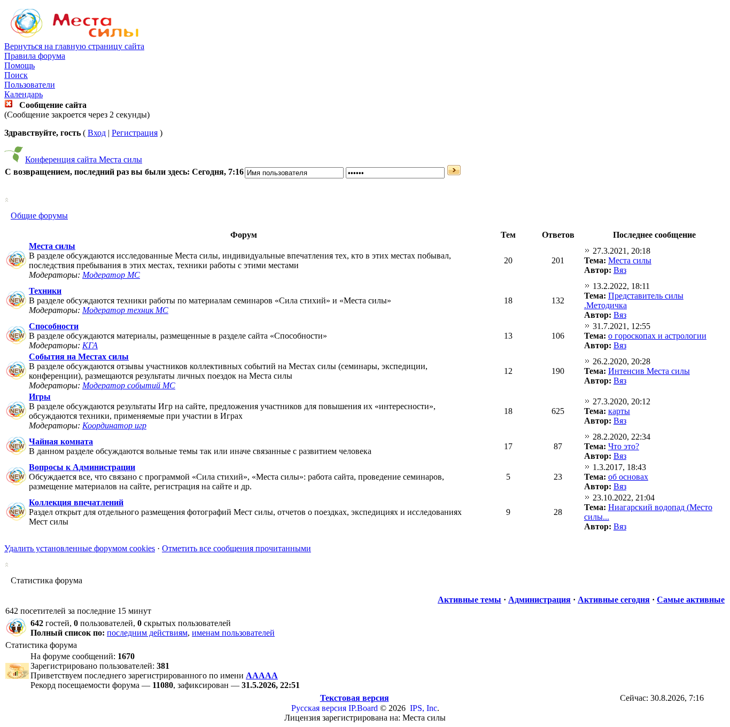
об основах (628, 476)
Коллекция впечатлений (76, 502)
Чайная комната (61, 441)
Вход (97, 132)
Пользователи (29, 84)
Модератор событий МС (128, 385)
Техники (45, 290)
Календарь (23, 94)
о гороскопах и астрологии (657, 335)
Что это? (623, 446)
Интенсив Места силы (649, 371)
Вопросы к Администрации (82, 467)
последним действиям (147, 632)
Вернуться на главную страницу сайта (74, 46)
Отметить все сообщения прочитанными (236, 548)
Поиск (16, 75)
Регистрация (135, 132)
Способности (54, 326)
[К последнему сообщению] (587, 250)
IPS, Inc (423, 708)
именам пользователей (233, 632)
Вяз (619, 270)
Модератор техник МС (125, 310)
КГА (90, 345)
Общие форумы (39, 215)
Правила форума (34, 55)
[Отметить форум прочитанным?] (16, 268)
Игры (40, 396)
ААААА (262, 675)
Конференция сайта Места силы (83, 159)
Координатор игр (114, 425)
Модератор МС (111, 274)
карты (619, 411)
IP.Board (363, 708)
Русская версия (318, 708)
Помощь (19, 65)
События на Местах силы (79, 356)
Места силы (52, 246)
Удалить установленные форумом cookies (79, 548)
